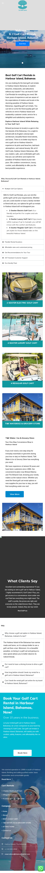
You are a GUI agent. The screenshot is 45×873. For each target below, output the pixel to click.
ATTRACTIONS (8, 827)
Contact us (7, 831)
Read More (6, 779)
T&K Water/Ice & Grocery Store (22, 423)
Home (5, 811)
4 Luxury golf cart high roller (13, 799)
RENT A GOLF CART (10, 819)
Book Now (22, 44)
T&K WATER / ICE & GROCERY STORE (17, 823)
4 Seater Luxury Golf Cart (22, 343)
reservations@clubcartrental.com (17, 854)
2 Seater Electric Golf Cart (22, 302)
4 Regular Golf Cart (22, 383)
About (5, 815)
